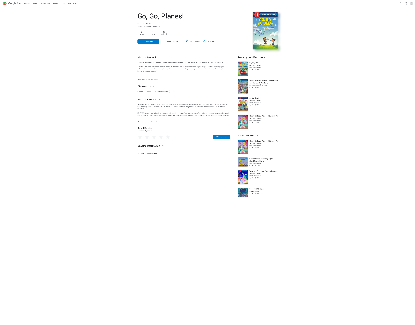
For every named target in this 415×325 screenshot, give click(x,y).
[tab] (27, 3)
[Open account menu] (411, 3)
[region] (180, 32)
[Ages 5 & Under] (144, 91)
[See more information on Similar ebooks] (257, 135)
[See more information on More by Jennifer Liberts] (268, 57)
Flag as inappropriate (147, 153)
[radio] (140, 137)
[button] (172, 41)
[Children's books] (162, 91)
